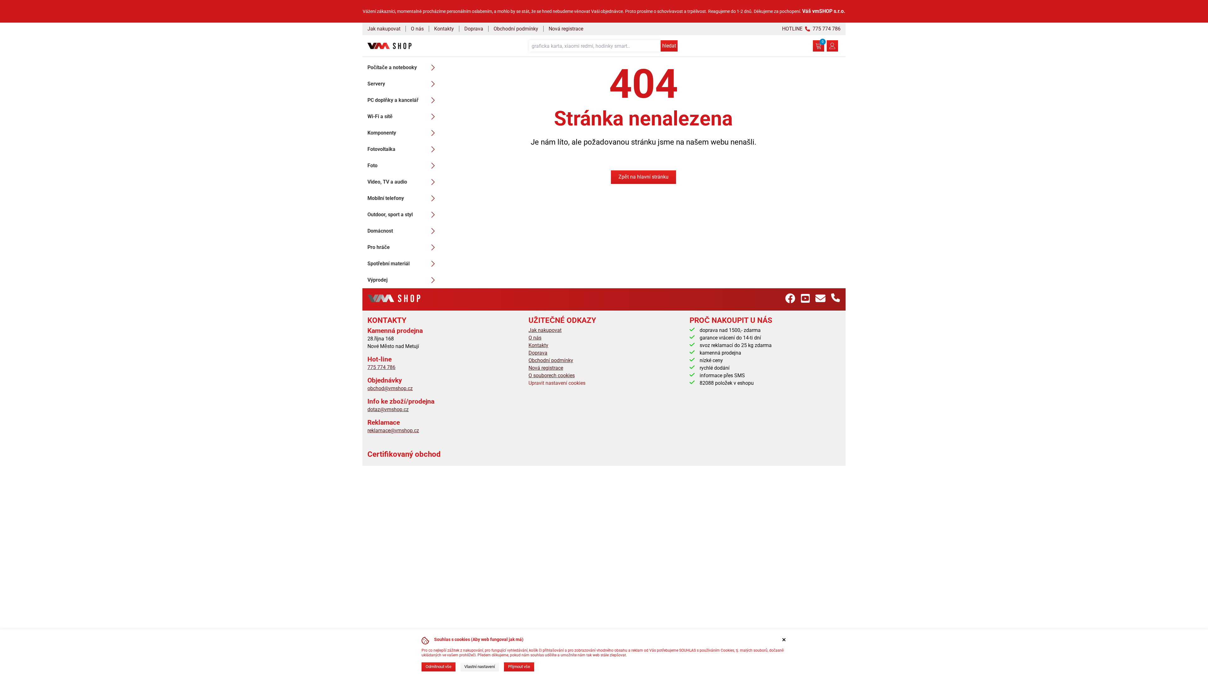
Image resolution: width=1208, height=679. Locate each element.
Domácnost (380, 231)
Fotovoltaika (381, 149)
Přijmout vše (519, 666)
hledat (669, 46)
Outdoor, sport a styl (390, 215)
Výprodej (377, 280)
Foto (372, 165)
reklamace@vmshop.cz (393, 430)
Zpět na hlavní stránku (643, 177)
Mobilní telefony (385, 198)
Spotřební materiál (388, 264)
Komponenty (381, 133)
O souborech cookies (551, 375)
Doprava (473, 29)
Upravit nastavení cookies (556, 383)
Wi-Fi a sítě (380, 116)
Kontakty (444, 29)
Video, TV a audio (387, 182)
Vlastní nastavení (479, 666)
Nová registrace (566, 29)
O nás (417, 29)
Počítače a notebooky (392, 67)
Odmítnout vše (438, 666)
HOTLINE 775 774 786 (811, 29)
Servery (376, 84)
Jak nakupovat (383, 29)
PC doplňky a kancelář (392, 100)
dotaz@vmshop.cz (388, 409)
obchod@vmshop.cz (390, 388)
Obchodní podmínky (516, 29)
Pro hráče (378, 247)
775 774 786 (381, 367)
